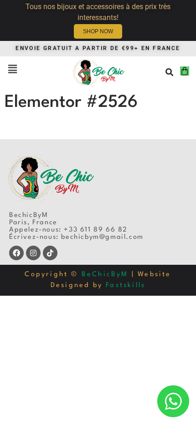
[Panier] (184, 71)
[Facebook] (16, 253)
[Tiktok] (50, 253)
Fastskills (125, 285)
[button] (12, 70)
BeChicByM (105, 274)
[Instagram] (33, 253)
